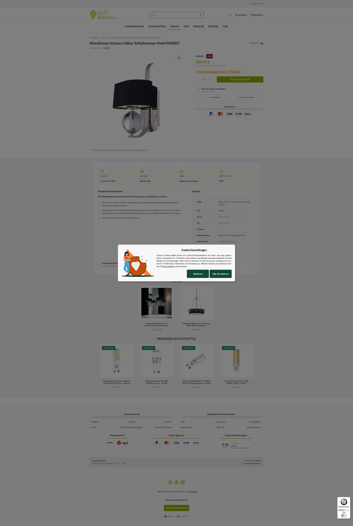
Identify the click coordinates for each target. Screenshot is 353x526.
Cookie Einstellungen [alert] (194, 250)
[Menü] (348, 498)
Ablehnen (198, 273)
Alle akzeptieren (220, 273)
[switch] (344, 515)
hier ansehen (168, 266)
